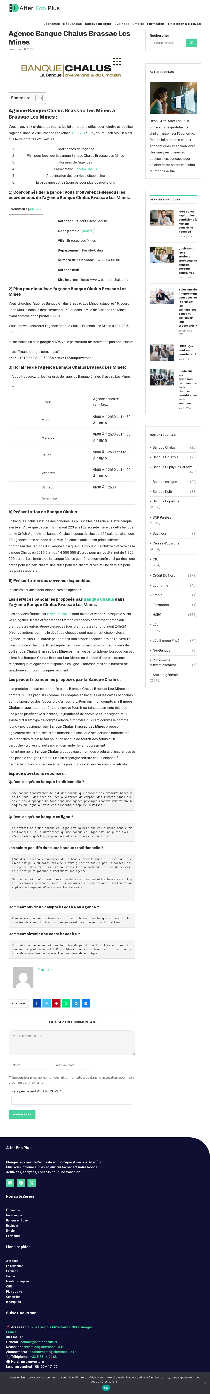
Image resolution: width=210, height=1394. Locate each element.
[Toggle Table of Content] (37, 98)
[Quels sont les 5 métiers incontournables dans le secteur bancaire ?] (162, 255)
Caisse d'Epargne (166, 543)
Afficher (34, 209)
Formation (155, 24)
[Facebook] (21, 1183)
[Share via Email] (86, 1003)
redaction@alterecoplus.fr (44, 1347)
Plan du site (14, 1291)
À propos (12, 1260)
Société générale (166, 675)
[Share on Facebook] (37, 1003)
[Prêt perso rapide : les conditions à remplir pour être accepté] (162, 218)
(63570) (78, 133)
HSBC (175, 615)
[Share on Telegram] (76, 1003)
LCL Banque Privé (175, 640)
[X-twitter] (31, 1183)
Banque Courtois (175, 457)
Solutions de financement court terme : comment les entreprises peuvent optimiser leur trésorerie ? (187, 307)
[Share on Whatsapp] (66, 1003)
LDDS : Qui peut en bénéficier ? (187, 350)
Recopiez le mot (36, 1091)
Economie (51, 24)
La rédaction (14, 1266)
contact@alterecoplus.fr (184, 23)
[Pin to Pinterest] (56, 1003)
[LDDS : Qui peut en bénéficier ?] (162, 352)
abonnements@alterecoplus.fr (53, 1352)
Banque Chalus (85, 169)
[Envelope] (10, 1183)
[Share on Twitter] (46, 1003)
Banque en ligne (98, 24)
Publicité (12, 1271)
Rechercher (159, 35)
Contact (11, 1276)
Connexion (13, 1296)
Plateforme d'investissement (173, 662)
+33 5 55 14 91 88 (43, 1357)
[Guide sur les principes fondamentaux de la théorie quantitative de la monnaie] (162, 377)
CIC (155, 559)
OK (106, 1387)
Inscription (13, 1301)
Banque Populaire (166, 501)
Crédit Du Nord (175, 575)
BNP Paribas (162, 517)
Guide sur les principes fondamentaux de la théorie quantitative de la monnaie (187, 387)
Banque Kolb (175, 491)
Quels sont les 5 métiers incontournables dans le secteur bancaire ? (187, 260)
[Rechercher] (191, 43)
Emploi (138, 24)
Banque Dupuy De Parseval (175, 467)
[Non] (205, 1383)
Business (121, 24)
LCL (156, 624)
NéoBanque (72, 24)
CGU (9, 1286)
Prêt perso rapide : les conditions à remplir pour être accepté (187, 221)
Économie (13, 1210)
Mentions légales (18, 1281)
